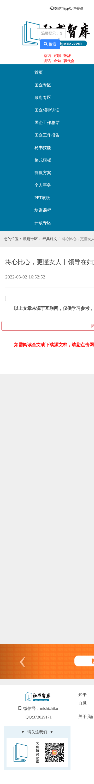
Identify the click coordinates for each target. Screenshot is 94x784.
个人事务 (42, 185)
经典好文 (50, 239)
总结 (47, 56)
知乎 (82, 694)
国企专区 (42, 85)
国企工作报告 (47, 135)
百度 (82, 702)
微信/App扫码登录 (68, 8)
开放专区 (42, 223)
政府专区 (42, 97)
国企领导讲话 (47, 110)
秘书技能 (42, 147)
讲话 (47, 61)
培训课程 (42, 210)
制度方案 (42, 172)
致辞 (67, 56)
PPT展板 (42, 197)
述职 (57, 56)
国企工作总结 (47, 122)
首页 (38, 72)
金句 (57, 61)
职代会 (68, 61)
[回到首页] (19, 34)
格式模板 (42, 160)
